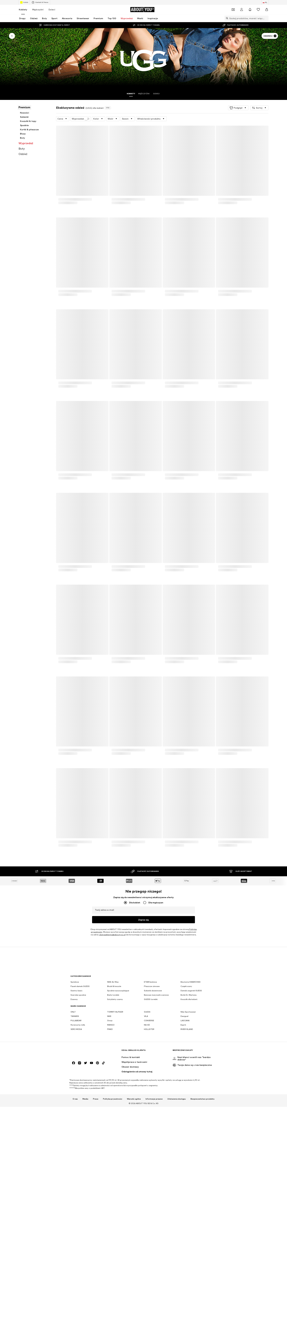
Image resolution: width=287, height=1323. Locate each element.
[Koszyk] (266, 9)
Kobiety (23, 9)
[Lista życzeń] (258, 9)
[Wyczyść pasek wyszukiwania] (266, 18)
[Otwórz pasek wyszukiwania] (226, 18)
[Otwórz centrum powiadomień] (250, 9)
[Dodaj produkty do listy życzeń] (103, 130)
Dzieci (52, 9)
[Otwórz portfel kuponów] (233, 9)
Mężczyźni (37, 9)
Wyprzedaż (78, 119)
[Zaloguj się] (241, 9)
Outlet (25, 2)
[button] (238, 107)
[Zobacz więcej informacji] (82, 209)
